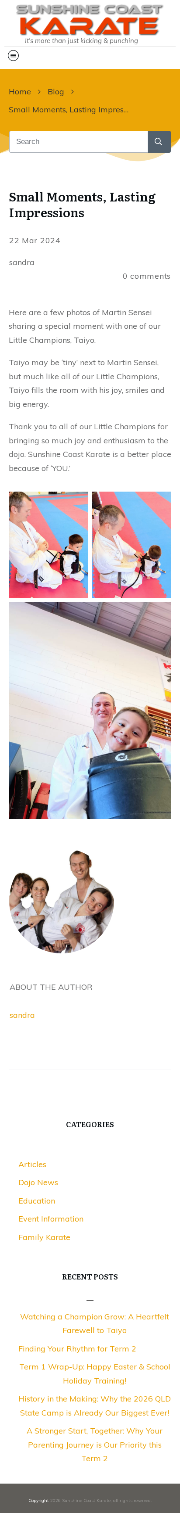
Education (36, 1201)
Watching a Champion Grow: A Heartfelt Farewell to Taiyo (94, 1324)
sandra (22, 1015)
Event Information (50, 1219)
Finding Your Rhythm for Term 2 (77, 1349)
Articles (32, 1164)
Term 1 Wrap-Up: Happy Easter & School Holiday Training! (94, 1374)
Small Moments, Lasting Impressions (82, 204)
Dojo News (38, 1182)
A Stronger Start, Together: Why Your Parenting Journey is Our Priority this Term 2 (95, 1444)
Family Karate (44, 1237)
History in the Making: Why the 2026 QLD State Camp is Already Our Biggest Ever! (94, 1406)
